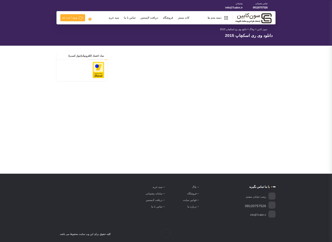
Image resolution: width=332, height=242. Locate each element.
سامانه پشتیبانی (154, 193)
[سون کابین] (253, 18)
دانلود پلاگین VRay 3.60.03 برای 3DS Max (162, 127)
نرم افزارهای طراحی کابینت (151, 121)
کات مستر (183, 17)
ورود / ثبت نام (69, 17)
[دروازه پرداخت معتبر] (98, 69)
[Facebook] (271, 234)
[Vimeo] (258, 234)
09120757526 (260, 7)
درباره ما (192, 206)
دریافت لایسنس (149, 17)
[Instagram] (263, 234)
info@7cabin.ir (234, 7)
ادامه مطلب (181, 148)
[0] (92, 17)
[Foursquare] (250, 234)
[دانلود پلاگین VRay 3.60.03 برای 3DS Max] (152, 88)
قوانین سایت (190, 200)
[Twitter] (267, 234)
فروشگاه (168, 17)
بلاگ (194, 187)
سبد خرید (114, 17)
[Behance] (254, 234)
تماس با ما (130, 17)
